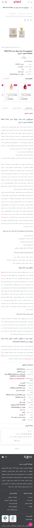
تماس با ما (29, 500)
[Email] (3, 457)
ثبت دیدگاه (17, 441)
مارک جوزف (3, 272)
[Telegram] (6, 457)
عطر (3, 180)
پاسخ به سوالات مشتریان (11, 500)
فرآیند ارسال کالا (13, 503)
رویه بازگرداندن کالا (12, 510)
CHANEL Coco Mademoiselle (17, 379)
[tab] (29, 108)
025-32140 (29, 520)
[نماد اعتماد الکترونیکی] (13, 518)
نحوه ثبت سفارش (12, 497)
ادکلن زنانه (3, 217)
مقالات (30, 507)
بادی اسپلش (27, 359)
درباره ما (30, 497)
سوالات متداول (28, 503)
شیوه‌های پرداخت (12, 507)
